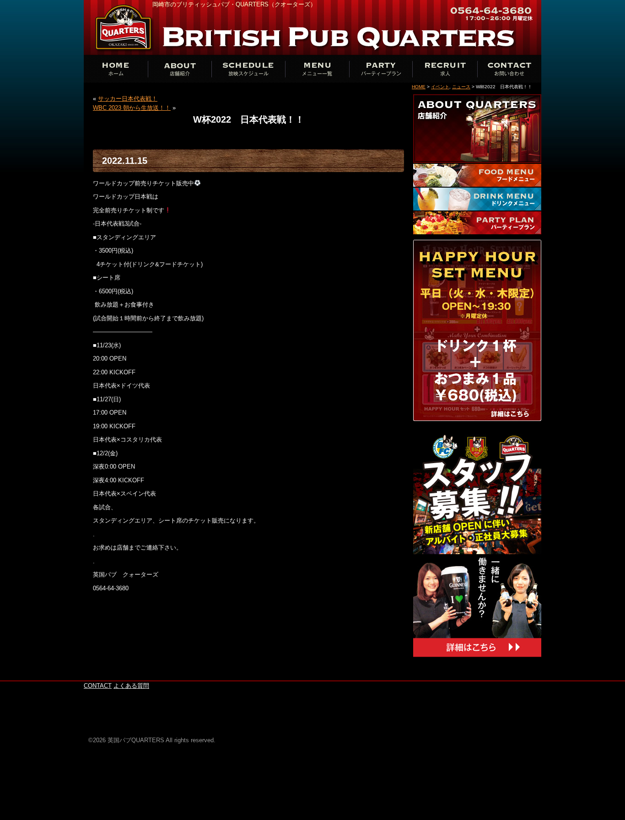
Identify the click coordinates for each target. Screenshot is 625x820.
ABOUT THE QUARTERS (180, 68)
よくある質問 (131, 685)
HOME (419, 86)
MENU (317, 68)
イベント (440, 86)
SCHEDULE (248, 68)
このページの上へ (513, 675)
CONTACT (509, 68)
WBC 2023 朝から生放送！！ (132, 107)
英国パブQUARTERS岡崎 (125, 27)
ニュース (461, 86)
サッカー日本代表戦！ (127, 98)
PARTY (381, 68)
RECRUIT (445, 68)
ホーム (116, 68)
